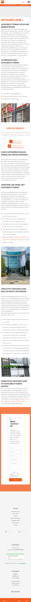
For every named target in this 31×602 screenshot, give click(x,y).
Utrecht (18, 239)
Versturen (16, 479)
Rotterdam (23, 237)
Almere (8, 239)
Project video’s (15, 513)
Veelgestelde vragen (15, 520)
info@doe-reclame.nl (17, 145)
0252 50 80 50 (16, 141)
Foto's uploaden (12, 473)
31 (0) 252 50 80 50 (15, 581)
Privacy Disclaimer (15, 522)
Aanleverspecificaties (15, 511)
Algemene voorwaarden (15, 518)
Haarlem (12, 239)
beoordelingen (22, 563)
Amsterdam (17, 237)
